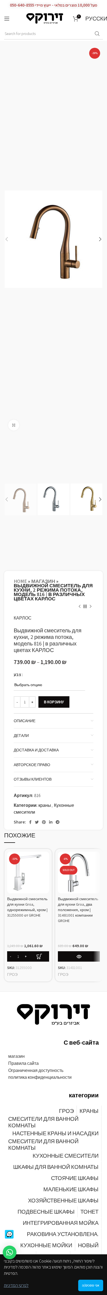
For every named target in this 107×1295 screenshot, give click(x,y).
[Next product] (90, 606)
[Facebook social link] (30, 822)
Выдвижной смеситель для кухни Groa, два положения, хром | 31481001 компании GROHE (78, 909)
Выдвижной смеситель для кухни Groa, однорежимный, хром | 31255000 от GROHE (27, 907)
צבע (17, 674)
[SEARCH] (97, 34)
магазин (43, 581)
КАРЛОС (23, 618)
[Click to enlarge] (13, 425)
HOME (20, 581)
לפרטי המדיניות (16, 1285)
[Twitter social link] (36, 822)
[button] (9, 1252)
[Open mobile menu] (6, 18)
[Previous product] (79, 606)
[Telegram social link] (57, 822)
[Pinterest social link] (43, 822)
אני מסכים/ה (90, 1285)
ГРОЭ (12, 974)
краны (44, 805)
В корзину (54, 702)
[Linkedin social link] (50, 822)
